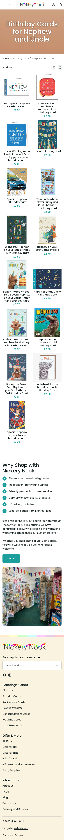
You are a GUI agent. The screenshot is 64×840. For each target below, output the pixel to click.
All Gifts (7, 741)
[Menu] (3, 4)
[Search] (10, 4)
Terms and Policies (12, 835)
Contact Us (9, 803)
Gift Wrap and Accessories (18, 764)
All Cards (7, 690)
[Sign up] (57, 665)
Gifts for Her (9, 747)
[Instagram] (10, 675)
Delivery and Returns (15, 809)
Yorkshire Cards (12, 725)
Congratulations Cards (16, 714)
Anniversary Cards (13, 702)
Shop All (11, 558)
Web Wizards (21, 828)
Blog (5, 797)
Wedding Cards (11, 719)
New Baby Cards (12, 708)
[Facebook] (4, 675)
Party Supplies (11, 770)
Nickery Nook (18, 821)
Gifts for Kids (10, 758)
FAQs (5, 791)
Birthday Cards (11, 696)
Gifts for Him (10, 752)
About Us (8, 786)
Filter (9, 67)
